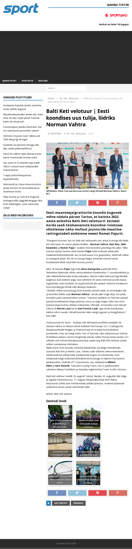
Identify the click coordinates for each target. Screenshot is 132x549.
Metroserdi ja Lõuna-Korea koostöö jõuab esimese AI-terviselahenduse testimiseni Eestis (22, 188)
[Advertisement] (66, 53)
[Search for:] (66, 88)
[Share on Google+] (118, 203)
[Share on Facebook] (57, 203)
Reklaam (42, 80)
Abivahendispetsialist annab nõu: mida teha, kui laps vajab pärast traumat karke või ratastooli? (23, 118)
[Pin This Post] (97, 203)
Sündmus (78, 503)
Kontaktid (27, 80)
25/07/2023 (55, 133)
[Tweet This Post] (77, 203)
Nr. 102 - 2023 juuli (76, 133)
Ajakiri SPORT (9, 80)
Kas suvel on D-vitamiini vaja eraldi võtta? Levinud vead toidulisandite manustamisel (21, 166)
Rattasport (60, 503)
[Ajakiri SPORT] (21, 9)
